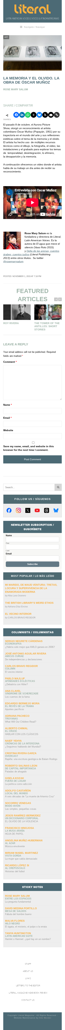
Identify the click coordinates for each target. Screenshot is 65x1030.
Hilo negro (12, 923)
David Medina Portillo (21, 908)
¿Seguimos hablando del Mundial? (23, 746)
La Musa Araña (15, 830)
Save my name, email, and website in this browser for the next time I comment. (28, 448)
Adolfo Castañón (18, 790)
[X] (28, 510)
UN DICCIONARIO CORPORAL (21, 818)
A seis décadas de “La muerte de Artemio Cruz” (30, 796)
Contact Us (28, 1000)
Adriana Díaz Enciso (18, 606)
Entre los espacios (18, 898)
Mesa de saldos (15, 911)
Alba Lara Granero (17, 595)
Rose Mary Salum (17, 895)
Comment (10, 361)
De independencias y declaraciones (23, 659)
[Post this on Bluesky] (39, 115)
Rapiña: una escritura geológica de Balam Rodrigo (31, 759)
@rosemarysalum (13, 261)
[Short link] (57, 115)
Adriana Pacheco (17, 715)
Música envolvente (15, 846)
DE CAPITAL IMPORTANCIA (20, 768)
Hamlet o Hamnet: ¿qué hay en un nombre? (28, 939)
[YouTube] (37, 510)
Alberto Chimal (16, 728)
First (7, 543)
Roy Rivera (11, 323)
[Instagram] (18, 510)
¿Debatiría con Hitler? (16, 684)
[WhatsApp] (28, 115)
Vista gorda (13, 855)
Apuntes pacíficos (14, 709)
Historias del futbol (15, 871)
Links (28, 978)
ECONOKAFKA (13, 643)
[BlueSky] (56, 510)
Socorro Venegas (18, 803)
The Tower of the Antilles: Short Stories (47, 326)
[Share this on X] (45, 115)
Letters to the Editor (28, 986)
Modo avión (12, 806)
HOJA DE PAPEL (14, 833)
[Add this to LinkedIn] (22, 115)
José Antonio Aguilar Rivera (25, 653)
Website (8, 430)
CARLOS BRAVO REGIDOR (22, 617)
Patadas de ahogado (16, 771)
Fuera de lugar (15, 781)
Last (7, 551)
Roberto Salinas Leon (21, 765)
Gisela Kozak (14, 778)
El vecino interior (18, 613)
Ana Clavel (13, 690)
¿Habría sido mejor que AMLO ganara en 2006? (30, 647)
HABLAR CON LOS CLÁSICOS (21, 734)
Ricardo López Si (17, 865)
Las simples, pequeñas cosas (20, 809)
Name (7, 404)
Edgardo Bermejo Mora (22, 703)
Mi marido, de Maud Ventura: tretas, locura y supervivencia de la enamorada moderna (31, 588)
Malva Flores (15, 920)
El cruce (11, 731)
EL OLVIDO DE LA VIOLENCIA (21, 821)
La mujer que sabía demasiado (21, 858)
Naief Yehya (13, 740)
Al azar (10, 843)
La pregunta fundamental (18, 901)
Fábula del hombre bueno (18, 914)
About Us (28, 971)
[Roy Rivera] (17, 312)
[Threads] (47, 510)
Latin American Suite (19, 936)
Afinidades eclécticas (20, 681)
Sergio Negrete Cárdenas (23, 641)
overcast (11, 756)
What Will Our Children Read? (20, 721)
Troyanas (11, 718)
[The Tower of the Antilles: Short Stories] (48, 312)
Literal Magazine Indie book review (28, 993)
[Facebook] (9, 510)
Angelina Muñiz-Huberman (23, 840)
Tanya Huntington (18, 933)
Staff (28, 964)
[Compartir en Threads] (33, 115)
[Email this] (51, 115)
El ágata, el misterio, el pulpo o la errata (26, 926)
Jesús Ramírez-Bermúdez (23, 815)
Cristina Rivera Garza (20, 753)
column (10, 668)
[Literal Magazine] (32, 9)
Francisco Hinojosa (19, 828)
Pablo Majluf (15, 678)
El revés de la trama (19, 706)
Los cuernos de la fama (17, 696)
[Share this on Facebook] (16, 115)
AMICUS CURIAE (14, 656)
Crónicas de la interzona (22, 743)
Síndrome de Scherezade (21, 693)
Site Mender (45, 1018)
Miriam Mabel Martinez (21, 852)
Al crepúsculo (15, 868)
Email (7, 417)
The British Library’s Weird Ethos (29, 602)
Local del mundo (16, 793)
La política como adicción (18, 784)
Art (6, 37)
